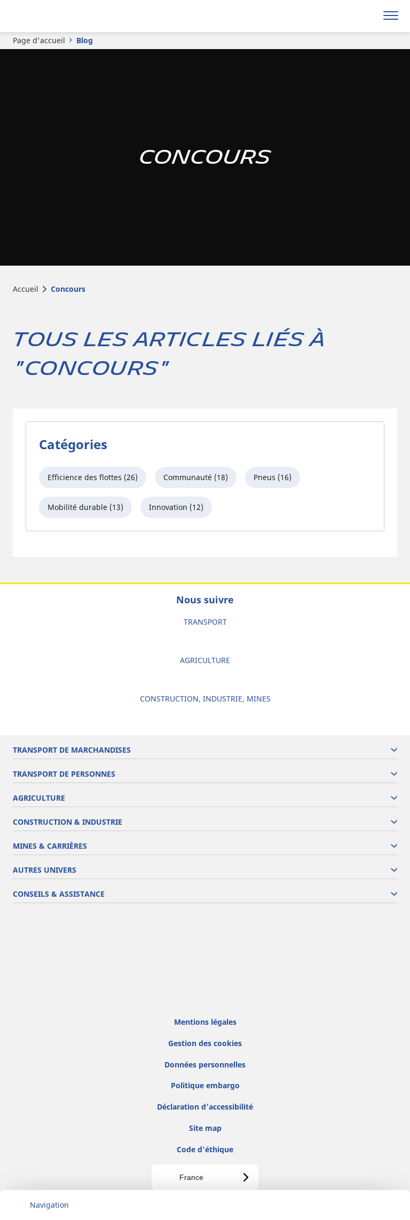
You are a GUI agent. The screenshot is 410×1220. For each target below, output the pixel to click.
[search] (365, 16)
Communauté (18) (195, 477)
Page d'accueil (39, 40)
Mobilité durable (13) (85, 507)
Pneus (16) (272, 477)
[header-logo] (50, 16)
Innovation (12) (176, 507)
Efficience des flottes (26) (93, 477)
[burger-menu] (390, 16)
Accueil (25, 289)
